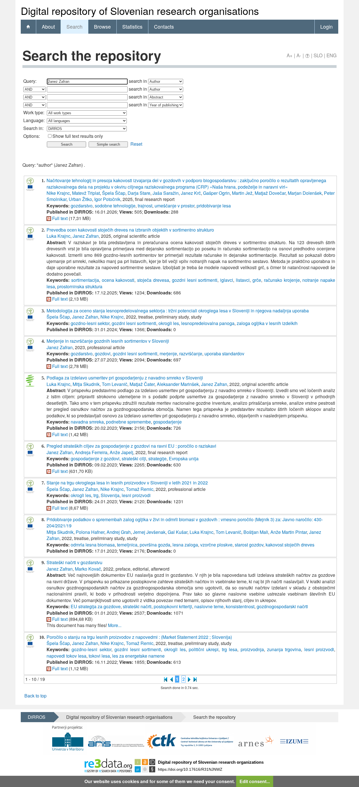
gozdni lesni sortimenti (195, 280)
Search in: (33, 128)
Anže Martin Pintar (288, 532)
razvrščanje (190, 353)
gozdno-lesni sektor (90, 323)
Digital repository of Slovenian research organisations (119, 717)
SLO (318, 55)
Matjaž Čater (142, 384)
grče (256, 280)
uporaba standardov (224, 353)
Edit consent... (255, 781)
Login (326, 26)
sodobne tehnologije (115, 205)
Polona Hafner (90, 532)
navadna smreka (87, 421)
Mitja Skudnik (86, 384)
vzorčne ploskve (216, 544)
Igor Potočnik (107, 199)
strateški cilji (134, 458)
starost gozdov (249, 544)
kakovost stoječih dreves (290, 544)
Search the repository (214, 717)
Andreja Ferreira (91, 452)
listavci (243, 280)
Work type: (33, 112)
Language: (34, 120)
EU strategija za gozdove (96, 606)
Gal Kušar (177, 532)
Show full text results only (77, 136)
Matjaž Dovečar (270, 193)
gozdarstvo (82, 205)
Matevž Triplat (86, 193)
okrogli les (168, 323)
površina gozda (155, 544)
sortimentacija (85, 280)
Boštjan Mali (255, 532)
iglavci (226, 280)
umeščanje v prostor (174, 205)
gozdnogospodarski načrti (282, 606)
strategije (157, 458)
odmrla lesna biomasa (93, 544)
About (48, 26)
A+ (290, 55)
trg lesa (229, 649)
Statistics (132, 26)
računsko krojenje (282, 280)
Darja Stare (139, 193)
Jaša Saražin (166, 193)
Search (74, 26)
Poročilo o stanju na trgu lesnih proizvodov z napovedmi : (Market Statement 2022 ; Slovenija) (139, 637)
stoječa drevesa (153, 280)
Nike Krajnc (58, 193)
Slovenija (110, 495)
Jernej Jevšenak (149, 532)
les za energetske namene (138, 656)
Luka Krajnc (58, 236)
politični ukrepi (203, 649)
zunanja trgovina (284, 649)
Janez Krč (191, 193)
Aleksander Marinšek (178, 384)
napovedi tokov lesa (66, 656)
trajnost (145, 205)
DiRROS (36, 717)
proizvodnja (252, 649)
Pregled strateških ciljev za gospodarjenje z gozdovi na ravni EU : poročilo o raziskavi (131, 446)
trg (95, 495)
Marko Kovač (88, 569)
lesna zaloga (185, 544)
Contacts (164, 26)
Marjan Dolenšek (305, 193)
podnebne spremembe (128, 421)
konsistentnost (240, 606)
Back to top (35, 695)
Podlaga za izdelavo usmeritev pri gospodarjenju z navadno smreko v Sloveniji (125, 377)
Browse (102, 26)
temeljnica (127, 544)
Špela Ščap (113, 193)
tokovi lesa (99, 656)
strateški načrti (137, 606)
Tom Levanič (114, 384)
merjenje (168, 353)
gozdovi (103, 353)
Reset (136, 144)
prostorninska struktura (79, 286)
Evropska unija (184, 458)
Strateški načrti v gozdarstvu (74, 562)
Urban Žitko (80, 199)
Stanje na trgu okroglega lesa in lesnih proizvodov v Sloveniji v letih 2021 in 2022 (127, 482)
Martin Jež (242, 193)
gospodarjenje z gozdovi (95, 458)
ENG (331, 55)
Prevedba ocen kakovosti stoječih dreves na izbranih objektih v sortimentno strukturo (130, 230)
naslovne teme (209, 606)
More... (114, 625)
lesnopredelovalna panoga (207, 323)
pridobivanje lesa (214, 205)
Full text (60, 218)
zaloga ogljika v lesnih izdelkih (267, 323)
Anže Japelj (121, 452)
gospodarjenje (167, 421)
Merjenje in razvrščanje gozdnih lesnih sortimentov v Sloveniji (108, 341)
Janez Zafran (86, 236)
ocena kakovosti (118, 280)
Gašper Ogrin (216, 193)
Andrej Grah (119, 532)
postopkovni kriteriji (173, 606)
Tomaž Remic (139, 489)
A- (298, 55)
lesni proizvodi (136, 495)
